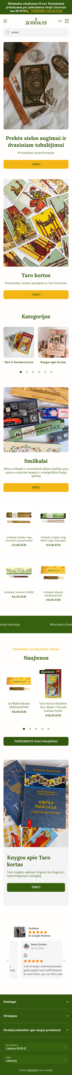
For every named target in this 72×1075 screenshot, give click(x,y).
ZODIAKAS (32, 1070)
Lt (60, 21)
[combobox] (36, 32)
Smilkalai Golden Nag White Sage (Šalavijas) (53, 539)
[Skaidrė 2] (27, 372)
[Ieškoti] (6, 32)
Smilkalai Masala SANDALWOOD (53, 594)
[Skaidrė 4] (39, 372)
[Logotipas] (36, 21)
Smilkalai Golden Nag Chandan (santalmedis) (19, 539)
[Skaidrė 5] (45, 372)
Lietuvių (11, 1061)
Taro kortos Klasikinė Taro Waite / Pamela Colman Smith (53, 707)
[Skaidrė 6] (51, 372)
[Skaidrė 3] (33, 372)
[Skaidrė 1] (21, 372)
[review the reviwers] (14, 956)
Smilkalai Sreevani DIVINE (19, 592)
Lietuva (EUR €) (16, 1048)
